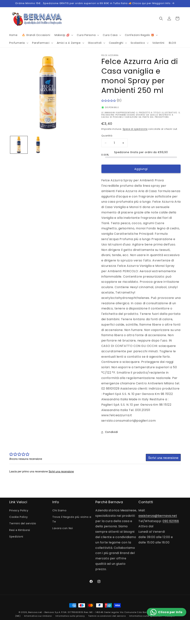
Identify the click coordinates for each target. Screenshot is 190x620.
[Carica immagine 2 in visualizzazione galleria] (38, 144)
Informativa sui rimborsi (38, 615)
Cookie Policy (18, 517)
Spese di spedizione (135, 129)
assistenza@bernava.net (157, 516)
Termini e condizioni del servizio (107, 615)
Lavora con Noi (62, 528)
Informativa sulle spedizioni (145, 615)
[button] (63, 35)
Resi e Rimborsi (19, 530)
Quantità (106, 135)
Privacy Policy (18, 510)
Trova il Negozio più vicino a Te (71, 519)
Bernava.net (35, 612)
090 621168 (171, 521)
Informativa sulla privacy (70, 615)
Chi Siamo (59, 510)
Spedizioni (16, 536)
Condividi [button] (111, 432)
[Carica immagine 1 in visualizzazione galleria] (18, 144)
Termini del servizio (22, 523)
